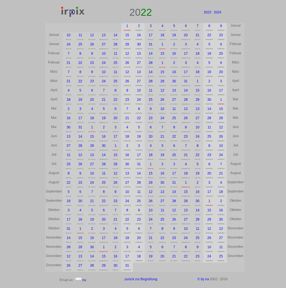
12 (92, 35)
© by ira (203, 279)
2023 (207, 12)
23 (221, 35)
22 (209, 35)
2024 (217, 12)
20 (186, 35)
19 (174, 35)
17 (150, 35)
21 (197, 35)
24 (68, 44)
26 (92, 44)
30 (139, 44)
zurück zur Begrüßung (140, 279)
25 (80, 44)
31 (150, 44)
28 (115, 44)
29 (127, 44)
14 (115, 35)
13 (104, 35)
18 (162, 35)
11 (80, 35)
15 (127, 35)
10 (68, 35)
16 (139, 35)
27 (104, 44)
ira (83, 280)
